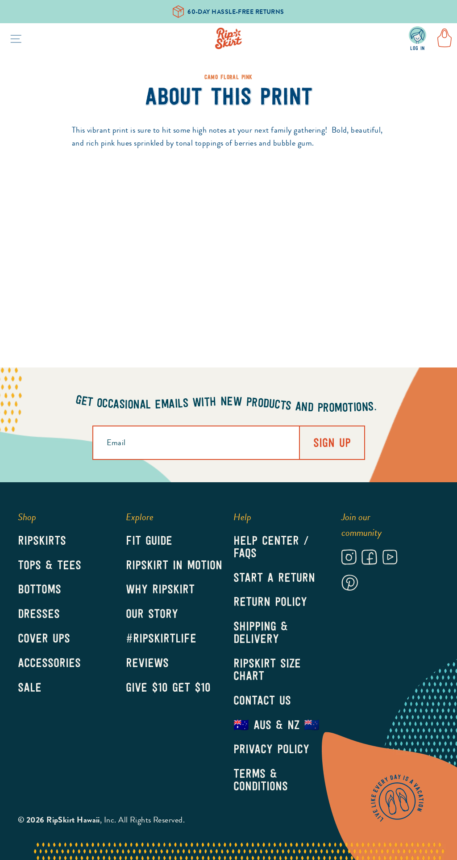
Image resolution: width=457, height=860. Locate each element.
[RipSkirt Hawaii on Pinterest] (349, 584)
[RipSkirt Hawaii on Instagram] (349, 558)
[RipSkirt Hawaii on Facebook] (369, 558)
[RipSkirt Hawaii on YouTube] (390, 558)
